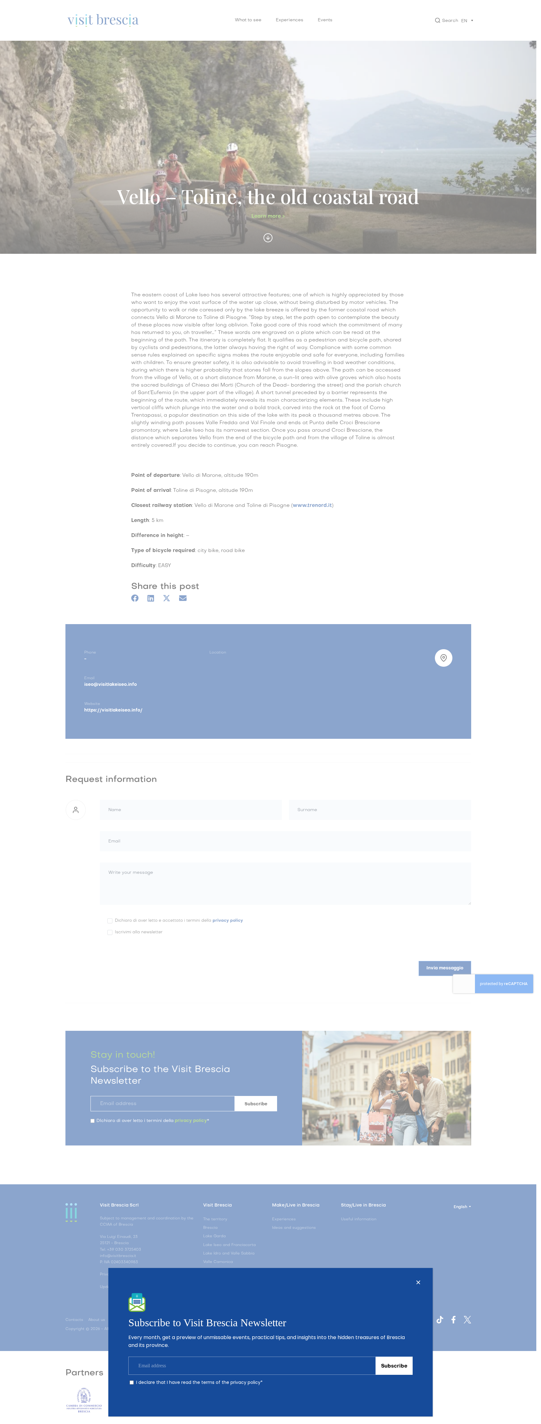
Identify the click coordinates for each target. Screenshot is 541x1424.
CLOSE (418, 1282)
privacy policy (245, 1382)
